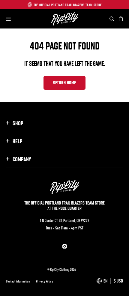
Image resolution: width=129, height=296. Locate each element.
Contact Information (18, 281)
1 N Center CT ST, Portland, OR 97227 (64, 220)
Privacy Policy (44, 281)
